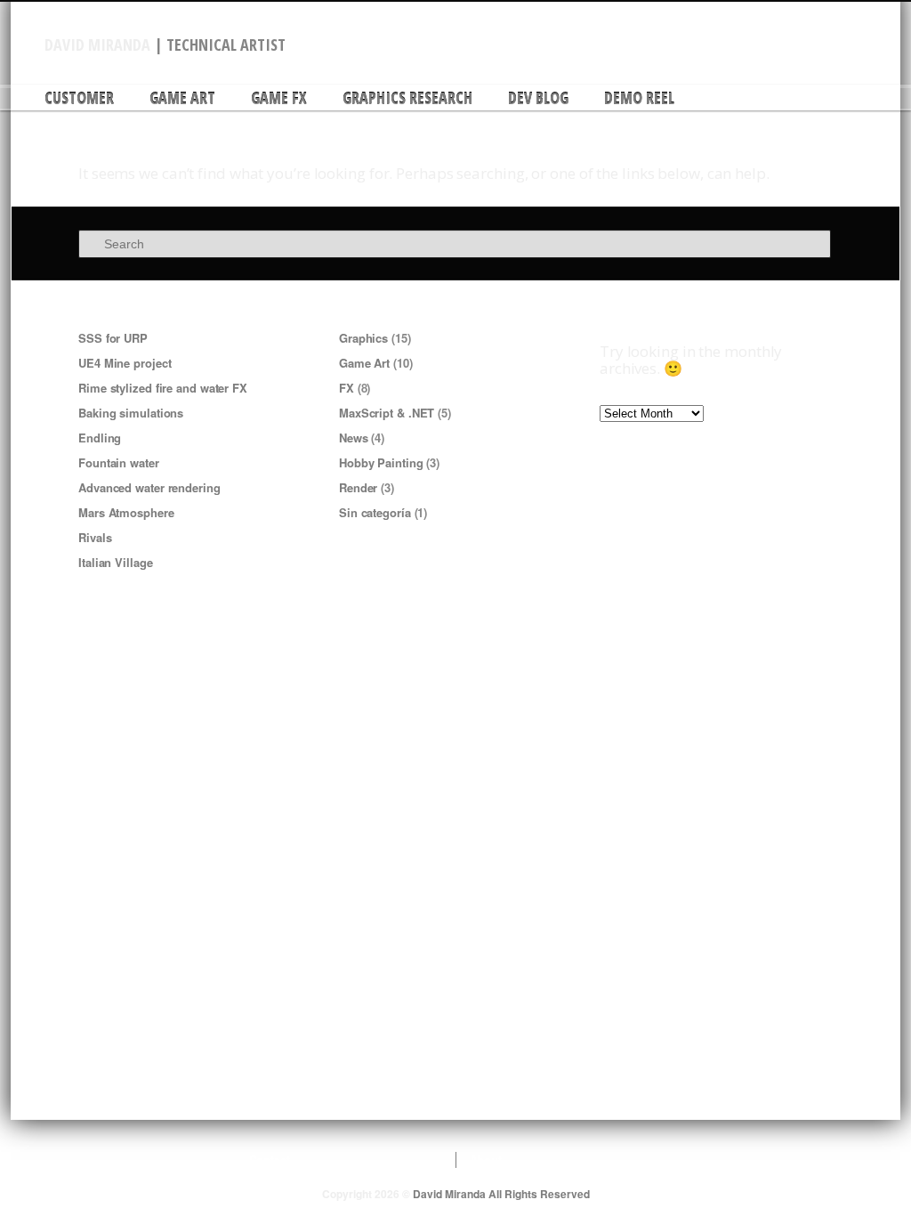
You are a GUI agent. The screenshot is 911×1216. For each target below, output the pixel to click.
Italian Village (115, 562)
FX (346, 387)
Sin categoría (375, 512)
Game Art (182, 98)
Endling (99, 437)
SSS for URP (113, 337)
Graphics (363, 337)
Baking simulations (130, 412)
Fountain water (118, 462)
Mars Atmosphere (126, 512)
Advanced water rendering (149, 487)
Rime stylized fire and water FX (162, 387)
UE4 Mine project (124, 362)
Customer (79, 98)
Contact (269, 1160)
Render (358, 487)
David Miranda (97, 44)
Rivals (94, 537)
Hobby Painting (381, 462)
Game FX (279, 98)
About (486, 1160)
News (353, 437)
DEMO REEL (639, 98)
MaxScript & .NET (386, 412)
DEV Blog (538, 98)
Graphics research (407, 98)
